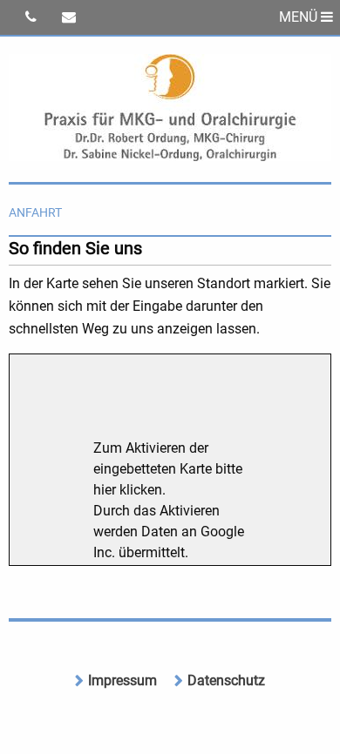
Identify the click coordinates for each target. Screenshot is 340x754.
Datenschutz (226, 680)
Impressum (122, 680)
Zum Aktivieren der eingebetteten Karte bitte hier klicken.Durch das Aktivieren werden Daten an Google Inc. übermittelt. (168, 500)
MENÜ (300, 17)
